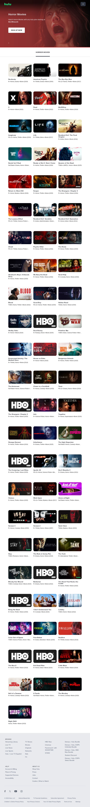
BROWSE (8, 739)
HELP (7, 766)
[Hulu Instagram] (21, 791)
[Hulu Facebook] (6, 791)
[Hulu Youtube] (17, 791)
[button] (43, 52)
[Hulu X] (11, 791)
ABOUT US (36, 766)
